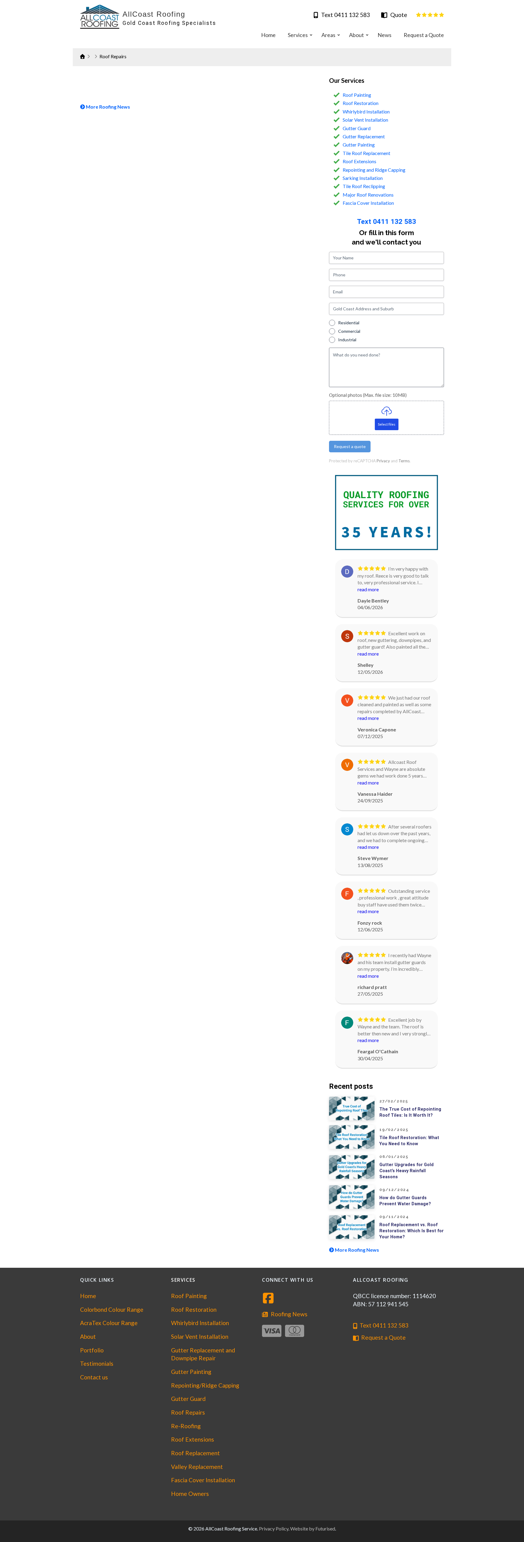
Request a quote (350, 446)
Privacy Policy (273, 1528)
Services (183, 1280)
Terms (404, 460)
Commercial (349, 331)
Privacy (383, 460)
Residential (348, 322)
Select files (386, 424)
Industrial (347, 339)
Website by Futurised (312, 1528)
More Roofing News (107, 107)
